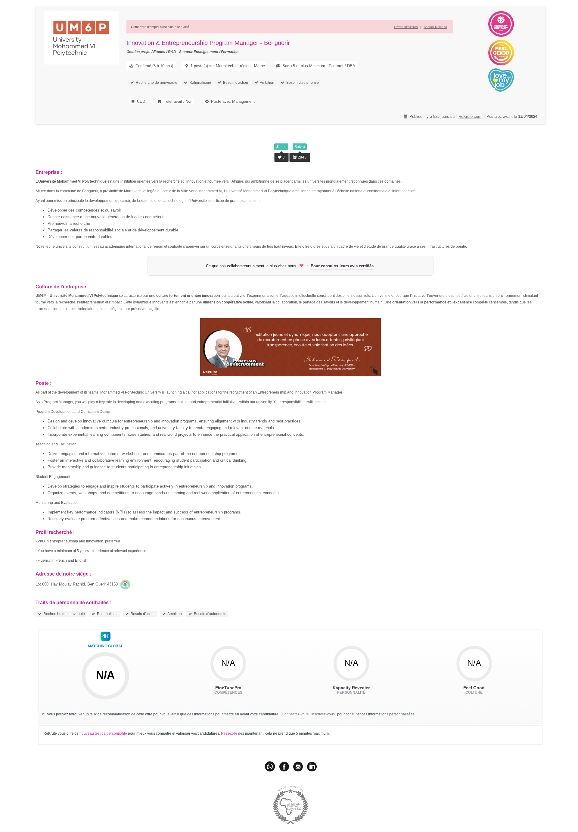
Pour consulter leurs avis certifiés (342, 266)
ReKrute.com (469, 116)
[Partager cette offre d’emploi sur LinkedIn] (312, 766)
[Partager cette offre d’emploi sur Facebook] (284, 766)
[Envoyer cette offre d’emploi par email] (298, 766)
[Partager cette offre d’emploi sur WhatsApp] (270, 766)
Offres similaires (406, 27)
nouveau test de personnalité (103, 733)
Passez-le (229, 733)
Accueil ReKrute (435, 27)
